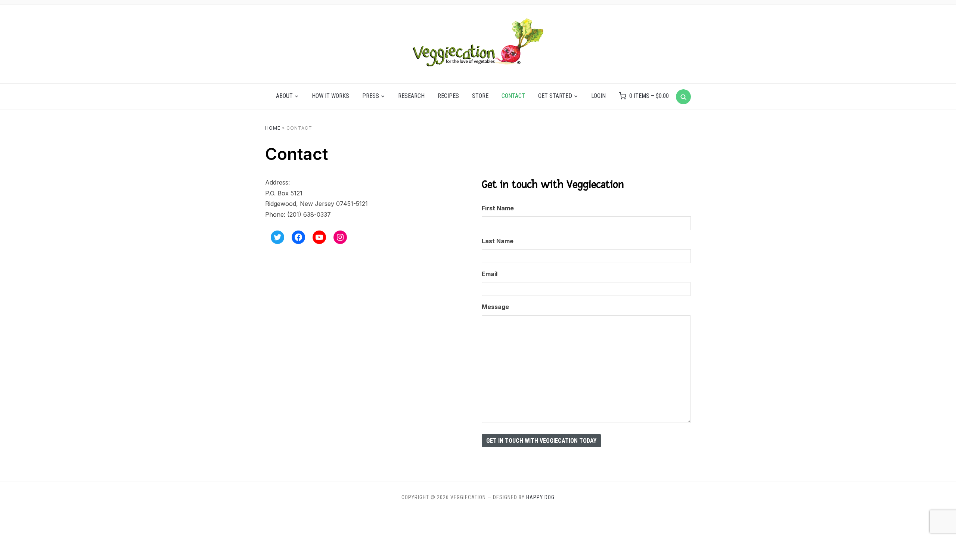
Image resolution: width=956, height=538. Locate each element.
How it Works (330, 95)
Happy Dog (540, 497)
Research (411, 95)
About (284, 95)
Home (272, 128)
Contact (513, 95)
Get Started (555, 95)
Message (495, 306)
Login (598, 95)
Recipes (448, 95)
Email (489, 274)
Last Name (497, 241)
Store (480, 95)
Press (370, 95)
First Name (498, 208)
